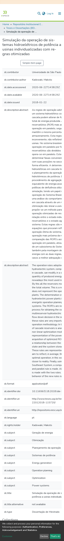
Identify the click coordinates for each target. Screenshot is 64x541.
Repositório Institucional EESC (28, 24)
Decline (44, 536)
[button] (43, 13)
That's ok (55, 536)
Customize (7, 536)
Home (5, 24)
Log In (50, 13)
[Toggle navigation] (59, 13)
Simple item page (32, 63)
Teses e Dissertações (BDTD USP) (21, 28)
